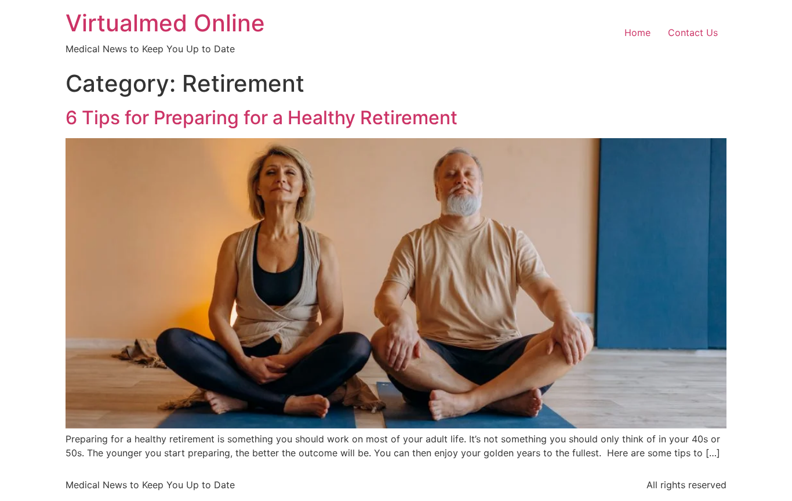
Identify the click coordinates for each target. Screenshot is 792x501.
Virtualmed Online (165, 23)
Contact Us (693, 32)
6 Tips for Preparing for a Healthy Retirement (261, 117)
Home (637, 32)
